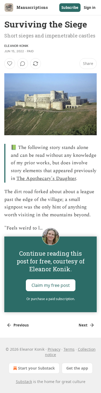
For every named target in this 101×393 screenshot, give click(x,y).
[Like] (9, 63)
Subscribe (69, 7)
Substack (24, 381)
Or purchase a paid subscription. (50, 299)
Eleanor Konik (16, 46)
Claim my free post (51, 285)
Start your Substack (36, 368)
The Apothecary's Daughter (46, 178)
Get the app (77, 368)
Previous (21, 325)
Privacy (54, 349)
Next (83, 325)
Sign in (90, 7)
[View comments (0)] (22, 63)
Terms (69, 349)
